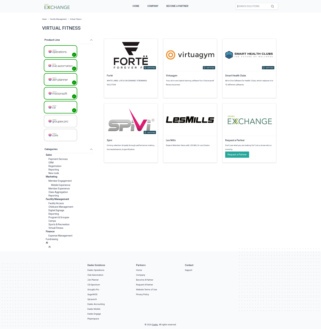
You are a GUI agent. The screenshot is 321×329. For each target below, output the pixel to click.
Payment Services (58, 159)
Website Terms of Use (146, 289)
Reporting (53, 169)
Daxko (155, 324)
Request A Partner (144, 285)
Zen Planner (93, 280)
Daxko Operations (95, 270)
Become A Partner (177, 6)
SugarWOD (92, 294)
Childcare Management (60, 206)
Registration (54, 166)
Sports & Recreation (59, 224)
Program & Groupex (58, 217)
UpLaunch (92, 299)
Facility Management (57, 199)
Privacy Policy (142, 294)
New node (53, 173)
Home (136, 6)
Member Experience (59, 188)
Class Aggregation (58, 192)
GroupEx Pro (93, 289)
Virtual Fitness (55, 228)
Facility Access (56, 203)
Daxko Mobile (93, 309)
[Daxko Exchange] (57, 6)
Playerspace (93, 319)
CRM (51, 162)
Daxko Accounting (96, 304)
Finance (50, 231)
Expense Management (60, 235)
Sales (49, 155)
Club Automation (95, 275)
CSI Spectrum (93, 285)
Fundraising (52, 239)
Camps (52, 221)
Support (188, 270)
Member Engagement (60, 181)
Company (152, 6)
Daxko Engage (94, 314)
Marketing (51, 176)
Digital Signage (56, 210)
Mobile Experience (60, 185)
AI (47, 242)
